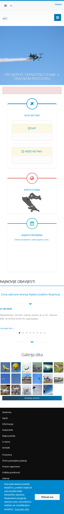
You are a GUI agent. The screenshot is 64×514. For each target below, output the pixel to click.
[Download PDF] (29, 128)
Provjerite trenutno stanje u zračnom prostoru (32, 76)
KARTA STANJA (32, 189)
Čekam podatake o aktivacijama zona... (32, 239)
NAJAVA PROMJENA (32, 235)
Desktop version (32, 398)
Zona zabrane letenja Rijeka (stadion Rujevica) (30, 294)
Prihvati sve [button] (47, 497)
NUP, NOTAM (31, 115)
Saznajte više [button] (22, 509)
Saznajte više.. (6, 328)
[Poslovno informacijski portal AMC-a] (5, 17)
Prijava (58, 4)
